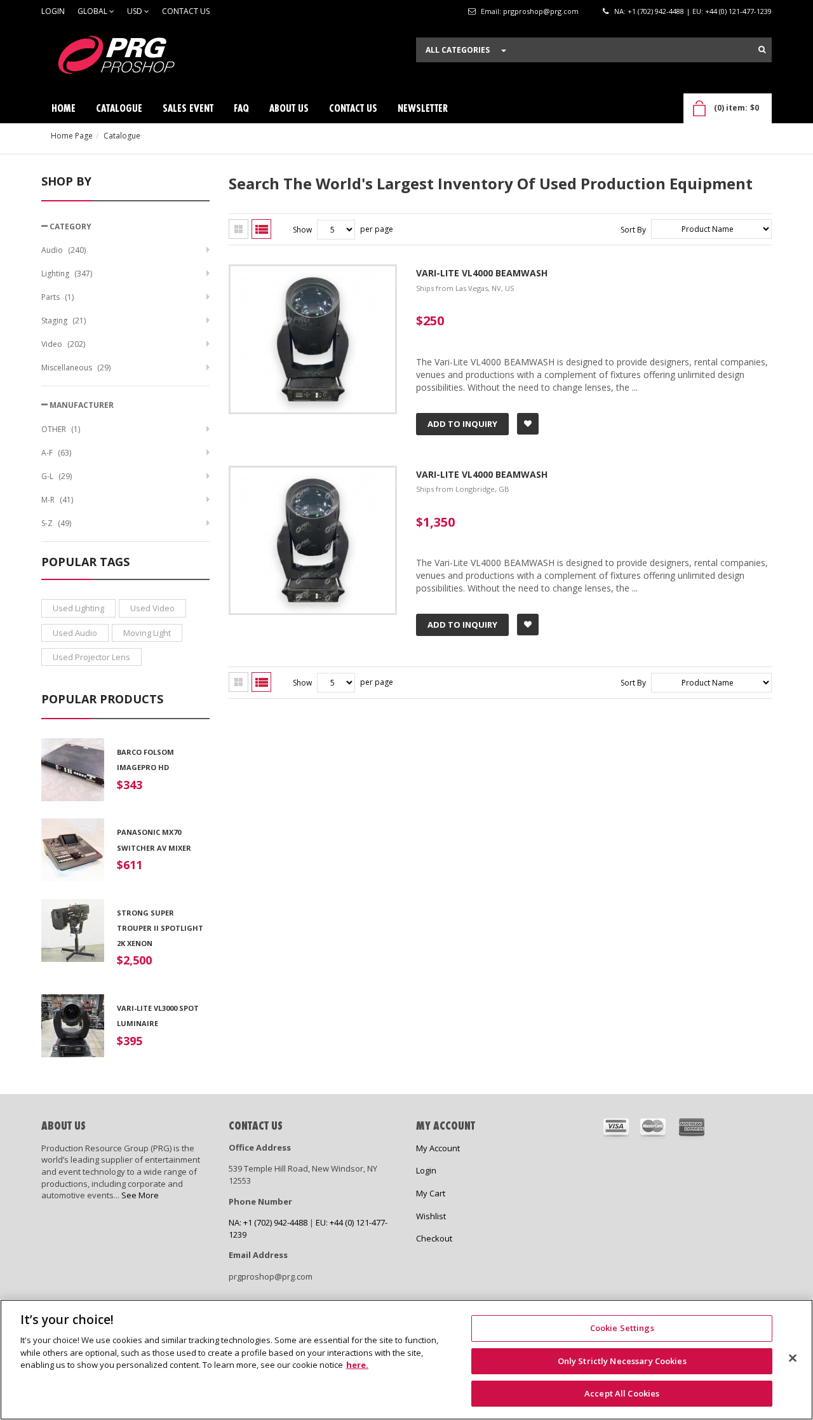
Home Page (72, 135)
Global (93, 11)
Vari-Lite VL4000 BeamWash (482, 273)
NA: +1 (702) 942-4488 (649, 11)
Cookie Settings (622, 1328)
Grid (238, 229)
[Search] (762, 49)
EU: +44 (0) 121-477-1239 (732, 11)
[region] (406, 1359)
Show (302, 229)
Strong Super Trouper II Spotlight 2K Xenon (160, 928)
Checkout (434, 1238)
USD (135, 11)
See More (140, 1195)
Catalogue (122, 135)
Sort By (633, 229)
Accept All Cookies (621, 1393)
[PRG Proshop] (136, 58)
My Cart (430, 1193)
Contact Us (186, 11)
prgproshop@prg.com (541, 11)
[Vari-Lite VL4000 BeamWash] (313, 272)
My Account (438, 1148)
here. (357, 1364)
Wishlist (431, 1216)
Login (53, 11)
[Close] (793, 1358)
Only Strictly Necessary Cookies (622, 1361)
